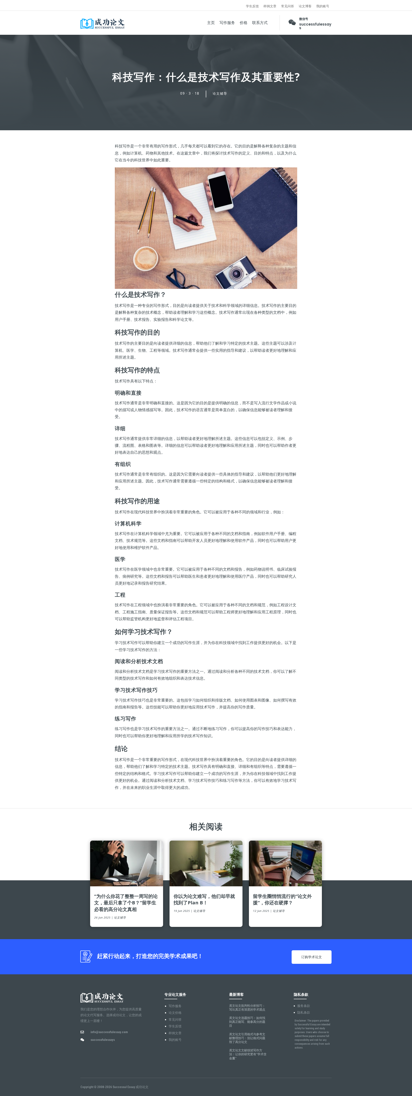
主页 (211, 22)
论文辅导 (220, 94)
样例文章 (270, 6)
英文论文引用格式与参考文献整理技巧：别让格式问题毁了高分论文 (247, 1038)
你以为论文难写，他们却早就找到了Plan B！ (204, 899)
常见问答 (287, 6)
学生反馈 (252, 6)
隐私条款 (303, 1012)
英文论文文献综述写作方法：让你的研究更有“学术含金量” (248, 1054)
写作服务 (227, 22)
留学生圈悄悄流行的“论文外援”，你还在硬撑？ (282, 899)
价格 (243, 22)
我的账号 (322, 6)
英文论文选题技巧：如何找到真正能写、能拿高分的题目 (247, 1022)
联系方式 (260, 22)
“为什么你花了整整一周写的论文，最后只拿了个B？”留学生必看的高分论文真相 (126, 903)
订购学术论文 (311, 957)
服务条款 (303, 1006)
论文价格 (175, 1013)
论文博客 (305, 6)
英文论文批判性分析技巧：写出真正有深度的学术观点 (247, 1007)
